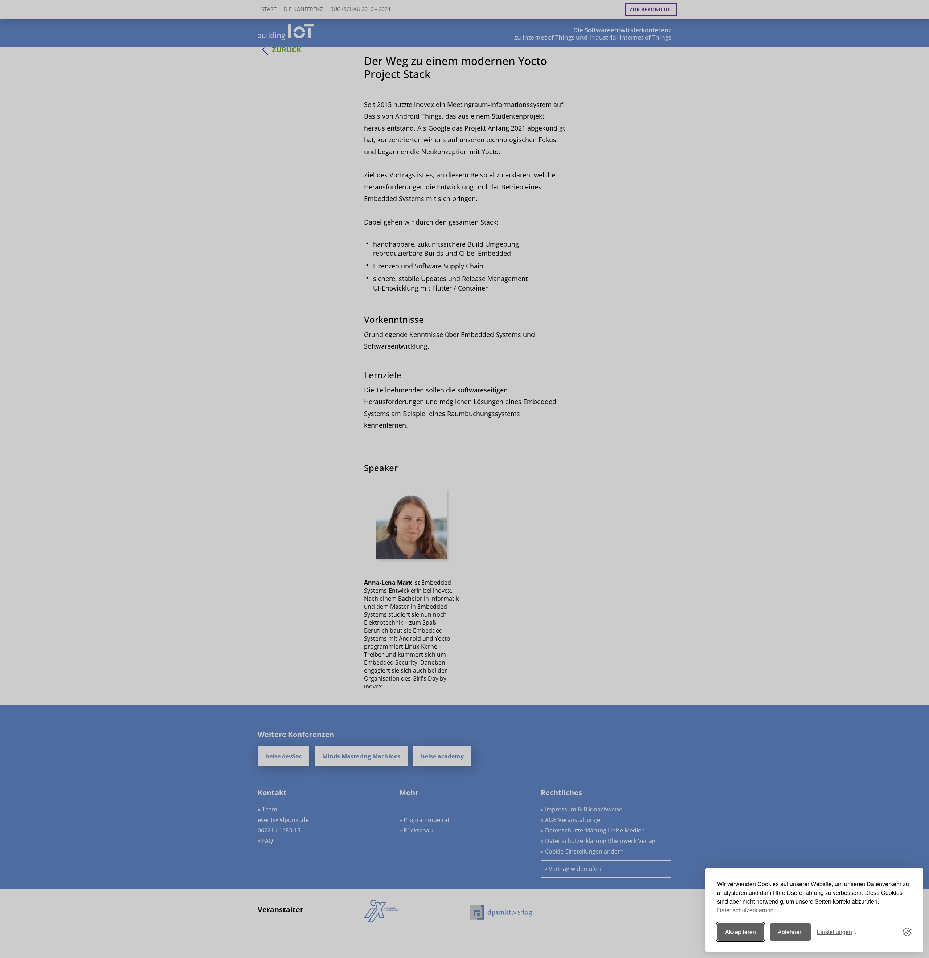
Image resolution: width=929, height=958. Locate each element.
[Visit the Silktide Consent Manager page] (907, 932)
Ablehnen (790, 932)
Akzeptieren (740, 932)
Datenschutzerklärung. (746, 910)
